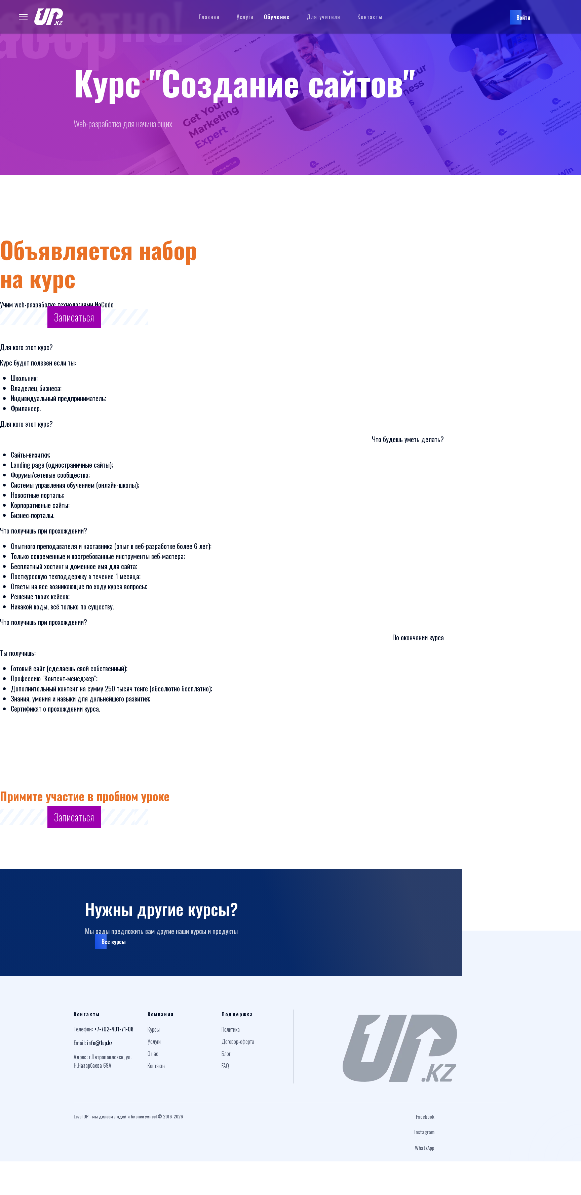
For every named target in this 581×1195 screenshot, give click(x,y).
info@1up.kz (99, 1043)
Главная (209, 17)
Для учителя (324, 17)
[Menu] (23, 17)
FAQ (225, 1066)
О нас (153, 1054)
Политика (231, 1029)
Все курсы (114, 942)
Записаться (74, 317)
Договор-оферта (238, 1041)
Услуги (245, 17)
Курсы (154, 1029)
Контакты (369, 17)
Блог (226, 1054)
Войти (523, 17)
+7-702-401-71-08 (113, 1029)
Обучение (277, 17)
